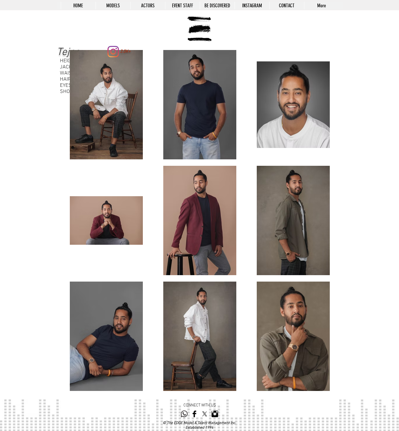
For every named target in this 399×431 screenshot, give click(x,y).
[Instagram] (113, 51)
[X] (204, 414)
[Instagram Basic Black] (214, 414)
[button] (113, 5)
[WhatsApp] (184, 414)
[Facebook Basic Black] (194, 414)
